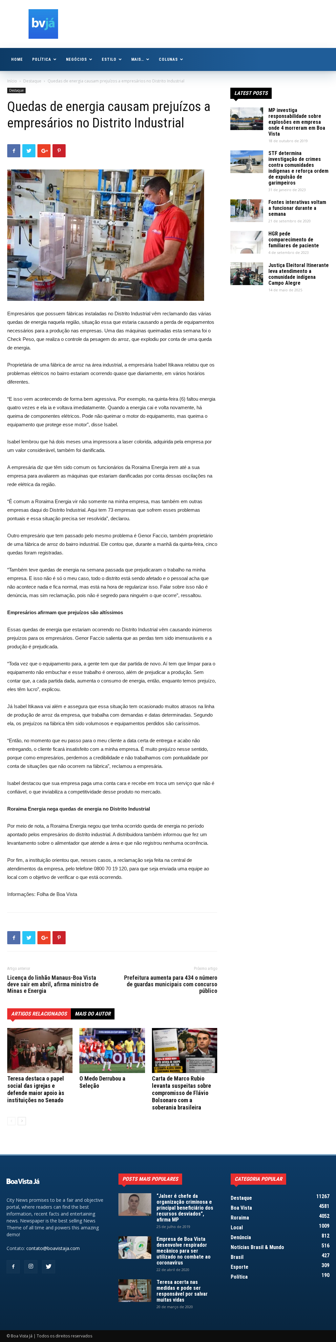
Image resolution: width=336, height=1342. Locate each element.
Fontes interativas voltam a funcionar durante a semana (297, 208)
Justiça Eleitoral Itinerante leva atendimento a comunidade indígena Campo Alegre (298, 274)
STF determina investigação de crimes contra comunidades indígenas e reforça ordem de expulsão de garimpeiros (298, 168)
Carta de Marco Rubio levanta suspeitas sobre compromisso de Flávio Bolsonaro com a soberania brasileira (181, 1093)
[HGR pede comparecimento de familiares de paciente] (246, 242)
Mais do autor (93, 1014)
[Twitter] (48, 1266)
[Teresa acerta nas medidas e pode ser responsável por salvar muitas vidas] (134, 1290)
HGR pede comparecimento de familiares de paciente (293, 240)
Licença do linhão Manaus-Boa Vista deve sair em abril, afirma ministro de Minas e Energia (52, 984)
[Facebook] (13, 1266)
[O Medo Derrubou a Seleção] (112, 1050)
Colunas (168, 59)
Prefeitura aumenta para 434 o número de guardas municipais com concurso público (170, 984)
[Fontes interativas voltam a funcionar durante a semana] (246, 210)
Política (41, 59)
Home (17, 59)
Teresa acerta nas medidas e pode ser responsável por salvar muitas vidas (182, 1291)
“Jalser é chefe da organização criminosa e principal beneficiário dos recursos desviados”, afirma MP (185, 1208)
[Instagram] (30, 1266)
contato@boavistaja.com (53, 1248)
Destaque (32, 81)
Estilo (109, 59)
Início (12, 81)
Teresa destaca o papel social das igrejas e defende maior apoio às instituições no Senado (35, 1089)
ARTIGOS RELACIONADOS (39, 1014)
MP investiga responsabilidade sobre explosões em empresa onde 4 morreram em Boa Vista (296, 122)
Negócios (76, 59)
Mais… (137, 59)
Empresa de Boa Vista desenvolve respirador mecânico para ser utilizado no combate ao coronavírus (184, 1251)
